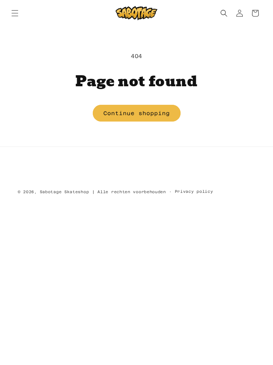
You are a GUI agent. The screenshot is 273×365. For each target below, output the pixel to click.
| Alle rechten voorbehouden (129, 192)
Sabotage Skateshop (64, 192)
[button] (15, 13)
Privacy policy (194, 191)
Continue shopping (136, 113)
